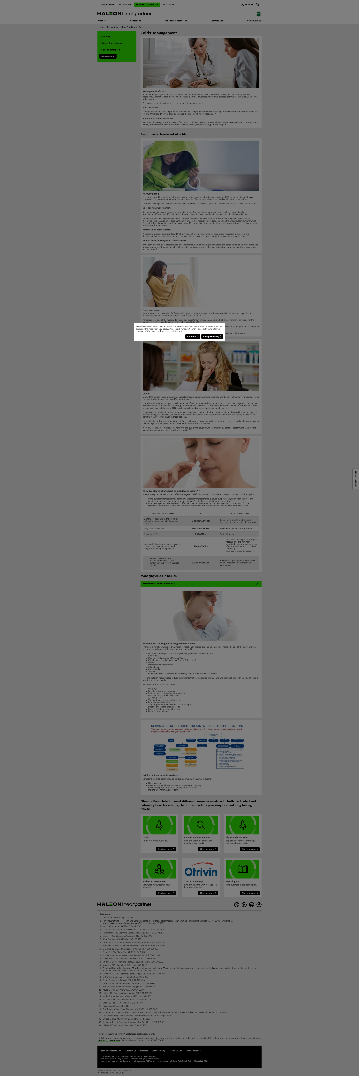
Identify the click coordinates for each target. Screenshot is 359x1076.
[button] (204, 501)
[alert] (179, 538)
